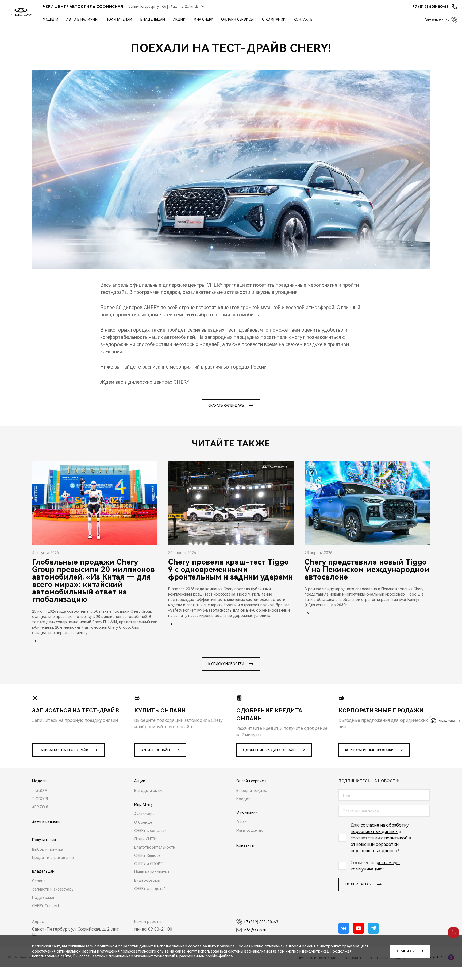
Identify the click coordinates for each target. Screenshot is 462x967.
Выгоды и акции (149, 790)
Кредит (243, 799)
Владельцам (152, 19)
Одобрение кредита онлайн (269, 750)
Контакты (304, 19)
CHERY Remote (147, 855)
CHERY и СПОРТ (148, 864)
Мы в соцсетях (249, 830)
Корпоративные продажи (369, 750)
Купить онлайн (155, 750)
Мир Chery (203, 19)
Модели (50, 19)
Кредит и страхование (53, 857)
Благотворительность (154, 847)
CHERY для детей (150, 889)
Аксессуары (144, 814)
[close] (459, 721)
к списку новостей (226, 664)
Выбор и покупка (47, 849)
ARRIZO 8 (40, 807)
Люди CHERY (145, 839)
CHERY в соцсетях (150, 830)
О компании (274, 19)
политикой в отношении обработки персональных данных (381, 844)
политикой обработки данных (125, 946)
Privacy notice (447, 720)
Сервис (38, 881)
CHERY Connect (46, 906)
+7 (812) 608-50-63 (261, 922)
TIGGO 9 (39, 790)
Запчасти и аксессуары (53, 889)
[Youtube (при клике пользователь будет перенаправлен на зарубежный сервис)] (358, 928)
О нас (241, 822)
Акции (179, 19)
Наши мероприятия (151, 872)
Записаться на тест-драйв (63, 750)
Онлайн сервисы (237, 19)
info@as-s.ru (255, 930)
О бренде (143, 822)
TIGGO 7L (40, 799)
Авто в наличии (82, 19)
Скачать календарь (226, 406)
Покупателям (119, 19)
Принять (405, 951)
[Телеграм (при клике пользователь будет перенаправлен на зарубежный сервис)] (373, 928)
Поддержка (43, 897)
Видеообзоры (147, 880)
